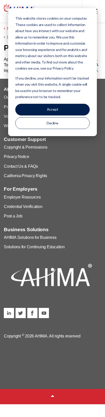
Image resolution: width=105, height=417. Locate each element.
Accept (52, 109)
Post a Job (13, 216)
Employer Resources (22, 197)
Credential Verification (23, 206)
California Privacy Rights (25, 176)
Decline (52, 123)
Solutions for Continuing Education (34, 247)
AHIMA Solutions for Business (30, 237)
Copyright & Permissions (25, 147)
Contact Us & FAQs (21, 166)
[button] (52, 396)
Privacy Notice (16, 156)
